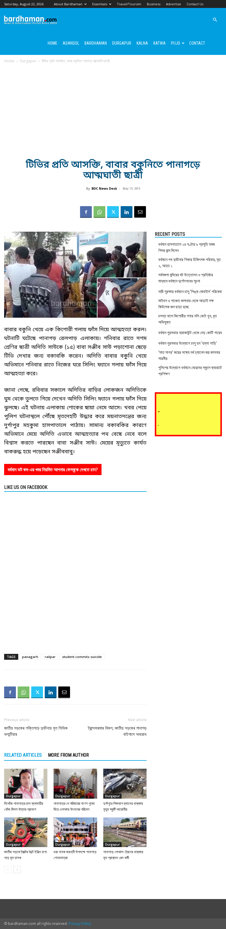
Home (52, 43)
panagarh (30, 656)
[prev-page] (7, 869)
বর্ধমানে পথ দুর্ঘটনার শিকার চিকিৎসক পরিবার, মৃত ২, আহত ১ (189, 262)
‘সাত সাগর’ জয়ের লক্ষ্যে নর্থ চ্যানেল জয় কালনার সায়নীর (189, 355)
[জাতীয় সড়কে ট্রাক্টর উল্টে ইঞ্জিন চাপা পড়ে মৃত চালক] (25, 832)
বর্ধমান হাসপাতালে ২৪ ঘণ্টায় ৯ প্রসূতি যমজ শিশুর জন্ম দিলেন (186, 247)
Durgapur (121, 43)
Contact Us (195, 4)
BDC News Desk (104, 188)
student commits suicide (82, 656)
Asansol (71, 43)
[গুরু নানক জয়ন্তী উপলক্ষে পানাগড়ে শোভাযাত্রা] (75, 832)
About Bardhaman (68, 4)
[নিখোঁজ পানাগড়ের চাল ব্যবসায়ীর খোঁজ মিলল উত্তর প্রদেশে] (25, 783)
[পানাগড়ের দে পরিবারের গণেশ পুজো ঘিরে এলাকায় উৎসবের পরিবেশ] (75, 783)
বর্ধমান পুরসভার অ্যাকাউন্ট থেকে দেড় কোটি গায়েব (190, 332)
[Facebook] (86, 212)
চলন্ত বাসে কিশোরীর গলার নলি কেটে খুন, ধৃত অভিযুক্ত (187, 319)
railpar (50, 656)
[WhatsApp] (99, 212)
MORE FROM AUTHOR (68, 755)
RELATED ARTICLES (23, 755)
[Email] (140, 212)
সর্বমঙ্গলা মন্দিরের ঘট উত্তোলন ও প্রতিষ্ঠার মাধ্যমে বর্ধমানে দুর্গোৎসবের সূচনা (185, 277)
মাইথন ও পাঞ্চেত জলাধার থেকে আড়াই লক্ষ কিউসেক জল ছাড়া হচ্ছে (186, 303)
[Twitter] (113, 212)
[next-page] (17, 869)
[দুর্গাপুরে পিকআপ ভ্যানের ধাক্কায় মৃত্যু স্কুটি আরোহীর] (125, 783)
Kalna (142, 43)
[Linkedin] (126, 212)
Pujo (175, 43)
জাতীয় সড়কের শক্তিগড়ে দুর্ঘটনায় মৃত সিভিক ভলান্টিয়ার (36, 731)
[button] (215, 20)
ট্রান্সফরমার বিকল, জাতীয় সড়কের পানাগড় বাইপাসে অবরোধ (117, 731)
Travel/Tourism (129, 4)
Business (153, 4)
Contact (197, 43)
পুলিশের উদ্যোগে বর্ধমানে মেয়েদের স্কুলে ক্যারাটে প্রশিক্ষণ (190, 370)
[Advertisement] (113, 108)
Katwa (159, 43)
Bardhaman (95, 43)
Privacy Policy (80, 923)
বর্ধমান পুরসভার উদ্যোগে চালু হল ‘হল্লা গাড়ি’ (187, 343)
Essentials (99, 4)
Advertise (173, 4)
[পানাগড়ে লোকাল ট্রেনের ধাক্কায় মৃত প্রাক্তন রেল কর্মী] (125, 832)
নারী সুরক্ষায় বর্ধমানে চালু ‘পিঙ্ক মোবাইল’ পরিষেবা (190, 291)
